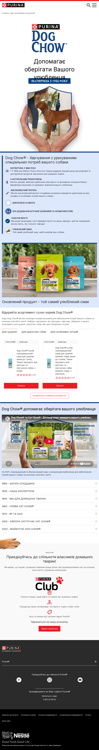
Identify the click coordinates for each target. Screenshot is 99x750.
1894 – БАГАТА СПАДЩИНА (18, 483)
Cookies (88, 715)
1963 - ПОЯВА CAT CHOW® (18, 506)
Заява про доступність (10, 715)
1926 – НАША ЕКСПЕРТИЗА (18, 491)
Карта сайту (6, 721)
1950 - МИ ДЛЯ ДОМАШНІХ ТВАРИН (24, 498)
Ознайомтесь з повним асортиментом (49, 395)
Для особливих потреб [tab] (64, 331)
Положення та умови (28, 715)
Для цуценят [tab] (9, 331)
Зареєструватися (49, 628)
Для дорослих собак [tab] (33, 331)
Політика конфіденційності (47, 715)
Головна (5, 13)
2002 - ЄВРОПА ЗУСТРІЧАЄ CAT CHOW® (26, 521)
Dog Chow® (10, 342)
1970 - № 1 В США (12, 513)
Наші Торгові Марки (17, 13)
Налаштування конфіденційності (71, 715)
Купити (21, 385)
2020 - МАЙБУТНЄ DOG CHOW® (21, 529)
